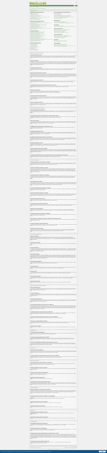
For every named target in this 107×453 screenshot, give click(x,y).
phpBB (51, 449)
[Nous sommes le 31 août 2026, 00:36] (76, 8)
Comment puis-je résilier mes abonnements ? (59, 37)
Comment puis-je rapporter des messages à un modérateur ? (37, 38)
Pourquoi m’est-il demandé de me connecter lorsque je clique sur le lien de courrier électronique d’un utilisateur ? (40, 28)
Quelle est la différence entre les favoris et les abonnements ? (61, 35)
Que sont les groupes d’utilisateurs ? (58, 14)
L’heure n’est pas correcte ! (33, 23)
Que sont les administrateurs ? (57, 13)
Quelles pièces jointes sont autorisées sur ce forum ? (60, 40)
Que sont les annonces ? (33, 47)
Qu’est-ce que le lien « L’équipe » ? (58, 18)
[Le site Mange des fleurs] (37, 2)
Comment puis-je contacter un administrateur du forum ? (61, 46)
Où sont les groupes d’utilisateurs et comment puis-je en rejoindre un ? (62, 15)
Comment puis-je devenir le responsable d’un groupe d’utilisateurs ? (62, 16)
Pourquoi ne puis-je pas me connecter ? (35, 16)
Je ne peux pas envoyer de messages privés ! (59, 21)
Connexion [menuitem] (75, 5)
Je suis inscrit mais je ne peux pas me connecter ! (36, 15)
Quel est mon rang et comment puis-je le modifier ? (36, 27)
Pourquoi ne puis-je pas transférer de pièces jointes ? (36, 37)
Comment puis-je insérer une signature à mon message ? (37, 33)
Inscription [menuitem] (77, 5)
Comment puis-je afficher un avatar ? (34, 26)
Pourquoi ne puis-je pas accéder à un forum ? (35, 36)
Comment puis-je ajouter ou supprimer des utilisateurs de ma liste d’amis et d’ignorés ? (64, 26)
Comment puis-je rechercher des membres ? (59, 31)
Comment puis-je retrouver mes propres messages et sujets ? (61, 32)
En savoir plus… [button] (49, 451)
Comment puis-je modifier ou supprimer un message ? (36, 32)
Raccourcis (30, 5)
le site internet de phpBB (43, 133)
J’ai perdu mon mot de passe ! (34, 17)
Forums (39, 5)
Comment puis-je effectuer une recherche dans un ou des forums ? (62, 29)
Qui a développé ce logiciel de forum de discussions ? (60, 44)
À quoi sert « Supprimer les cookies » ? (35, 19)
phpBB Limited (49, 424)
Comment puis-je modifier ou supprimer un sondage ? (36, 35)
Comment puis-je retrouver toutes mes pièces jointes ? (60, 41)
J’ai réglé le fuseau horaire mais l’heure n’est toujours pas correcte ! (38, 24)
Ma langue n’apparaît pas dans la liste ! (35, 25)
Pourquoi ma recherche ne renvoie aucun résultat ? (60, 30)
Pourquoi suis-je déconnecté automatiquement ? (36, 18)
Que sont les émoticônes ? (33, 45)
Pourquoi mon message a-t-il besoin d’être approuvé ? (36, 40)
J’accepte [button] (102, 451)
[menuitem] (74, 5)
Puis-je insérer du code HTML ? (34, 44)
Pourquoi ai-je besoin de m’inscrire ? (34, 13)
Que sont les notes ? (32, 48)
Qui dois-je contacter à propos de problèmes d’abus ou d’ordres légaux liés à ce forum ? (64, 45)
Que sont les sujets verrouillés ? (34, 49)
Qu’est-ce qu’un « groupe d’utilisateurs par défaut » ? (60, 17)
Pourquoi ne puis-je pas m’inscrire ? (34, 14)
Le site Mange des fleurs (34, 5)
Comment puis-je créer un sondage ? (34, 34)
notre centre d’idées (73, 429)
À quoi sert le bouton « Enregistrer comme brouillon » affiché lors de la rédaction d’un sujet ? (41, 39)
